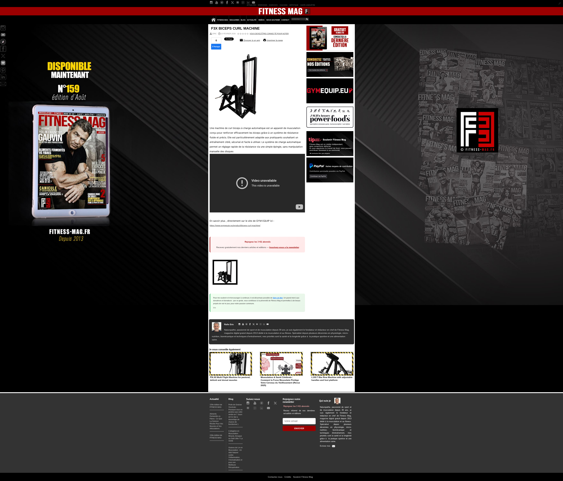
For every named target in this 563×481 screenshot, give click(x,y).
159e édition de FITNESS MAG (216, 406)
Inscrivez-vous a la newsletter (284, 247)
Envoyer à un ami (251, 40)
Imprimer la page (274, 40)
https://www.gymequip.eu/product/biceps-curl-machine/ (235, 225)
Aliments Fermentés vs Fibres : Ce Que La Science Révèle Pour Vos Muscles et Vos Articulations (216, 421)
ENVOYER (299, 428)
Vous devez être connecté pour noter (269, 34)
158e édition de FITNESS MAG (216, 436)
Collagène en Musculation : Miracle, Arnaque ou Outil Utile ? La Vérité (235, 436)
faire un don (278, 298)
